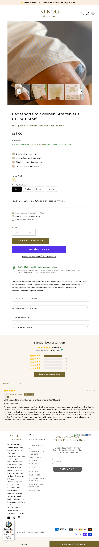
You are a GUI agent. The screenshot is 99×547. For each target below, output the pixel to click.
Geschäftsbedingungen (37, 479)
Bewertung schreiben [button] (49, 374)
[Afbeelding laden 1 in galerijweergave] (23, 92)
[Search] (82, 13)
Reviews (33, 471)
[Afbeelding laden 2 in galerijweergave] (39, 92)
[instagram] (19, 518)
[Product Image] (49, 63)
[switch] (8, 537)
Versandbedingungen (36, 452)
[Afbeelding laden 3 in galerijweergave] (56, 92)
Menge (15, 227)
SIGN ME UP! (67, 469)
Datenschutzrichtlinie (37, 485)
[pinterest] (14, 518)
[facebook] (8, 518)
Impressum (35, 491)
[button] (6, 13)
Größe (18, 185)
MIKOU (22, 532)
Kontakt (34, 464)
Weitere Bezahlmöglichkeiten (39, 256)
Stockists (34, 467)
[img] (10, 390)
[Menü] (13, 521)
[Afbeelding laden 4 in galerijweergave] (72, 92)
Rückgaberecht (37, 441)
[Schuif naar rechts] (80, 91)
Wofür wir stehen (35, 458)
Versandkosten (37, 144)
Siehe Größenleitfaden (51, 201)
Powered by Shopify (35, 532)
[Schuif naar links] (19, 91)
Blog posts (35, 475)
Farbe (17, 176)
